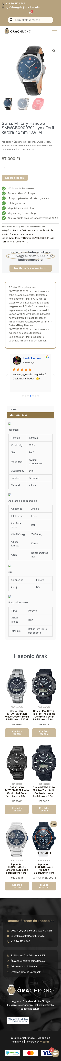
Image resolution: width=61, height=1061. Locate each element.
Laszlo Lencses (32, 358)
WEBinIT (44, 1041)
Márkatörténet (18, 415)
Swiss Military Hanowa (21, 234)
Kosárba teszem (14, 177)
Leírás (13, 409)
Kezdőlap (6, 142)
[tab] (30, 409)
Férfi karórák (19, 230)
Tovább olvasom (44, 886)
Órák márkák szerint (24, 142)
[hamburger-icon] (54, 31)
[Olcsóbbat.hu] (18, 1020)
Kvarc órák (33, 230)
